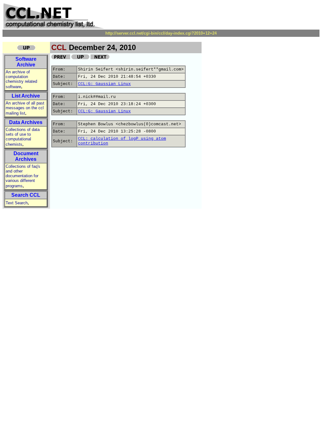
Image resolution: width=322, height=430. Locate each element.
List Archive (26, 96)
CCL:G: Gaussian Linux (104, 84)
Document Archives (26, 156)
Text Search (17, 203)
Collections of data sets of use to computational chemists (23, 137)
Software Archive (25, 61)
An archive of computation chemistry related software (21, 79)
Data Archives (25, 122)
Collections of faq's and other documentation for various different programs (23, 176)
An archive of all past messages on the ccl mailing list (25, 108)
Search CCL (25, 195)
